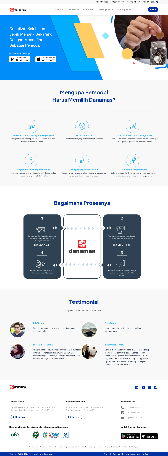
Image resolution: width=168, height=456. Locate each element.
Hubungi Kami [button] (124, 9)
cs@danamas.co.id (134, 417)
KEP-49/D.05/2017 (132, 447)
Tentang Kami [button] (104, 9)
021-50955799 (133, 407)
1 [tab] (84, 370)
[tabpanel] (45, 339)
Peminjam (88, 9)
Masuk (153, 9)
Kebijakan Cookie (144, 454)
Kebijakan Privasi (128, 454)
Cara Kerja (58, 9)
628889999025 (133, 412)
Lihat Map (20, 417)
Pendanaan (73, 9)
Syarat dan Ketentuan (112, 454)
